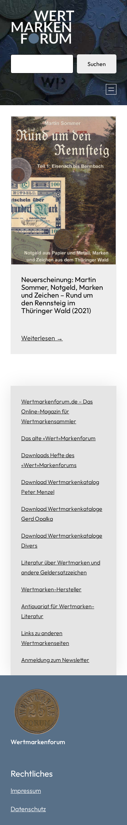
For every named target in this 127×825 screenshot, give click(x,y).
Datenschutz (28, 809)
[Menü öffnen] (111, 89)
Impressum (26, 791)
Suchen (96, 63)
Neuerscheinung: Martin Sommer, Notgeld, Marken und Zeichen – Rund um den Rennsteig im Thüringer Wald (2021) (62, 295)
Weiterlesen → (42, 338)
